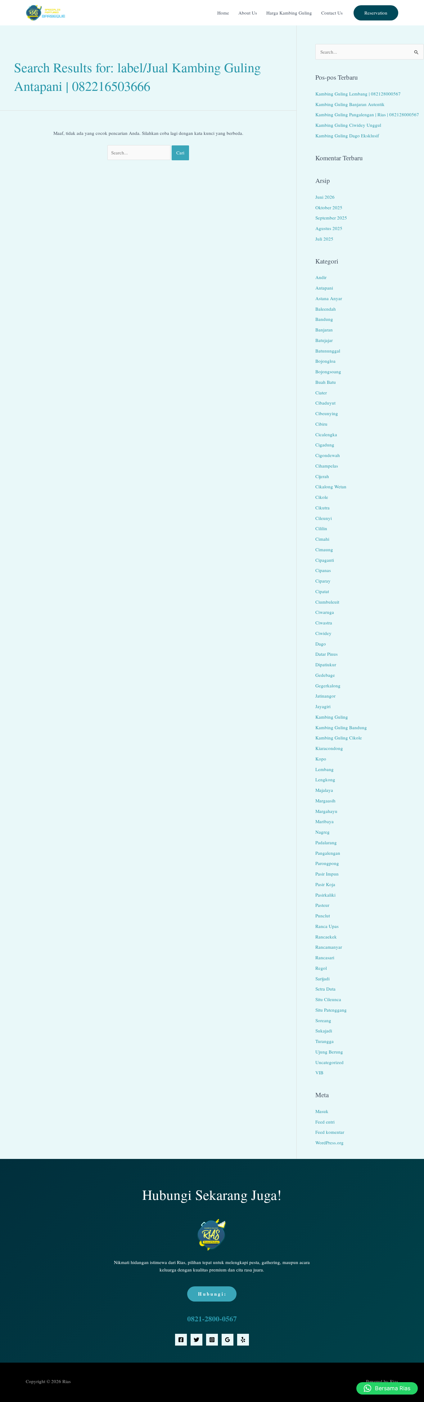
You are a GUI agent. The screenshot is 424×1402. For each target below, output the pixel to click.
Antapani (324, 288)
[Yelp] (243, 1340)
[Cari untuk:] (139, 152)
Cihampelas (326, 466)
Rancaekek (326, 937)
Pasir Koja (325, 884)
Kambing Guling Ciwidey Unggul (348, 125)
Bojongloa (325, 361)
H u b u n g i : (212, 1293)
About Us (247, 13)
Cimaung (324, 549)
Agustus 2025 (328, 228)
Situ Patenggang (331, 1010)
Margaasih (325, 800)
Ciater (321, 392)
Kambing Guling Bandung (341, 727)
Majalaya (324, 790)
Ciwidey (323, 633)
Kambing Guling (331, 717)
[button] (376, 12)
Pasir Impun (327, 874)
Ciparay (323, 581)
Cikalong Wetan (330, 486)
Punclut (322, 915)
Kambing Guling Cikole (338, 737)
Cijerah (322, 476)
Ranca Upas (327, 926)
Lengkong (325, 779)
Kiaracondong (329, 748)
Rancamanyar (328, 947)
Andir (321, 277)
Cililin (321, 528)
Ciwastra (323, 622)
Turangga (324, 1041)
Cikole (321, 497)
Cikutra (322, 507)
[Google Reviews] (227, 1340)
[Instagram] (212, 1340)
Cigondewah (327, 455)
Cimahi (322, 539)
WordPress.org (329, 1142)
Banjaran (324, 329)
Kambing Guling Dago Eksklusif (347, 135)
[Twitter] (196, 1340)
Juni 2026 (325, 197)
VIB (319, 1072)
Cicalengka (326, 434)
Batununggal (327, 351)
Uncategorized (329, 1062)
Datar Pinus (326, 654)
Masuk (321, 1111)
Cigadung (324, 444)
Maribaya (324, 821)
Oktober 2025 (328, 207)
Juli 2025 (324, 239)
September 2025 (331, 218)
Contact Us (332, 13)
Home (223, 13)
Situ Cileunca (328, 999)
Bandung (324, 319)
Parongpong (327, 863)
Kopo (320, 759)
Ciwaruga (324, 612)
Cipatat (322, 591)
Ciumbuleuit (327, 602)
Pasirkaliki (325, 895)
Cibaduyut (325, 403)
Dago (320, 644)
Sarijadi (322, 978)
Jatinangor (325, 696)
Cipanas (323, 570)
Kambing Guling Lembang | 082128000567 (358, 94)
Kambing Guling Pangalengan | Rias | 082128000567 (367, 114)
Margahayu (326, 811)
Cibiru (321, 424)
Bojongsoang (328, 371)
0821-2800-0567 (212, 1318)
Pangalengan (327, 853)
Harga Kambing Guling (289, 13)
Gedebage (325, 675)
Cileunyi (323, 518)
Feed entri (325, 1122)
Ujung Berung (329, 1052)
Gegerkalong (328, 685)
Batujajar (324, 340)
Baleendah (325, 309)
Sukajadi (323, 1030)
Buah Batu (325, 382)
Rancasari (324, 957)
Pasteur (322, 905)
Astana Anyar (328, 298)
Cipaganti (324, 560)
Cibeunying (326, 413)
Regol (321, 968)
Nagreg (322, 832)
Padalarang (326, 842)
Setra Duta (325, 989)
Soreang (323, 1020)
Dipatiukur (325, 664)
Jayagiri (323, 706)
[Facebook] (181, 1340)
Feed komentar (329, 1132)
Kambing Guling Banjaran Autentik (350, 104)
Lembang (324, 769)
